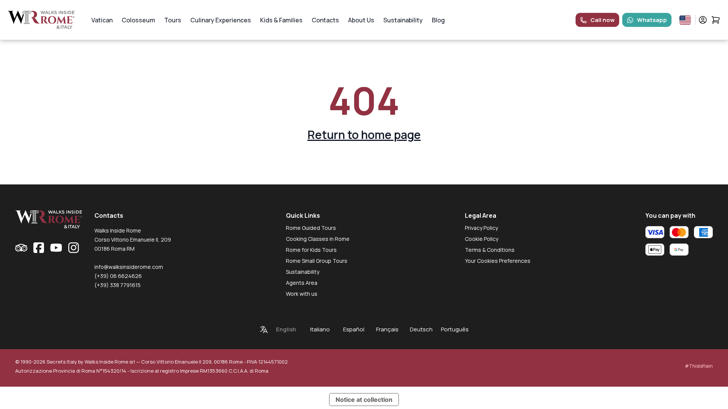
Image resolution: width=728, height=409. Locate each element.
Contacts (325, 20)
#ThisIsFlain (699, 366)
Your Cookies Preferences (497, 260)
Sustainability (403, 20)
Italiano (320, 329)
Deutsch (421, 329)
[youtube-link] (56, 248)
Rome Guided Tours (311, 227)
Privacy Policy (481, 227)
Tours (172, 20)
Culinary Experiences (220, 20)
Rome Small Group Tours (316, 260)
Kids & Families (281, 20)
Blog (438, 20)
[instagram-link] (73, 248)
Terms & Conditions (490, 249)
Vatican (102, 20)
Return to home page (364, 134)
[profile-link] (703, 20)
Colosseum (138, 20)
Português (455, 329)
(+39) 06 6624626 (118, 275)
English (286, 329)
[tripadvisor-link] (21, 248)
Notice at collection (364, 399)
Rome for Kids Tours (311, 249)
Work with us (301, 293)
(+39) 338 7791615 (117, 285)
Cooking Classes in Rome (318, 238)
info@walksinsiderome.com (128, 266)
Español (353, 329)
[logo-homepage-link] (41, 20)
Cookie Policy (481, 238)
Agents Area (301, 282)
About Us (361, 20)
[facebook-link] (39, 248)
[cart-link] (715, 20)
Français (387, 329)
